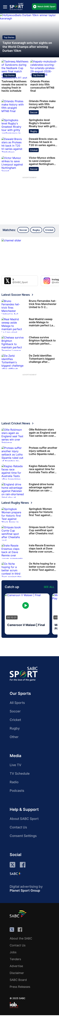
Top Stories (9, 37)
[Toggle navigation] (5, 7)
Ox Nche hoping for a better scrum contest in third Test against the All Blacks (42, 566)
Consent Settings (23, 836)
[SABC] (18, 913)
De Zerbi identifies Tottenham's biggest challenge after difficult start (42, 358)
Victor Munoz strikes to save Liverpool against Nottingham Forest (42, 161)
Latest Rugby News (15, 502)
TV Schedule (20, 773)
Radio (14, 782)
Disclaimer (17, 973)
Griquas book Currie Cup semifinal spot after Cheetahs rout (41, 530)
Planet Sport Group (25, 890)
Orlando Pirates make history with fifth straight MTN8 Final (42, 104)
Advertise (16, 966)
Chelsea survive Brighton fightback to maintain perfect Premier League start (42, 340)
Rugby (33, 131)
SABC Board (18, 980)
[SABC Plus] (15, 873)
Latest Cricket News (15, 423)
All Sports (17, 703)
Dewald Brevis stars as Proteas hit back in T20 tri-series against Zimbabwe (43, 142)
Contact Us (18, 827)
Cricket (34, 150)
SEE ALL (49, 587)
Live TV (15, 765)
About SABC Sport (24, 819)
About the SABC (21, 938)
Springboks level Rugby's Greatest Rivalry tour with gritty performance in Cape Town (43, 123)
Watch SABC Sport (46, 6)
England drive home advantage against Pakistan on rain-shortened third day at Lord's (43, 487)
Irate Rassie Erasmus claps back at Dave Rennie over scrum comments (42, 548)
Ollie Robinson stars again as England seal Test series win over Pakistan (42, 432)
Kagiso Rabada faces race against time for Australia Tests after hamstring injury (42, 469)
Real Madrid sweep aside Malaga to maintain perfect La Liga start (41, 322)
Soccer (34, 112)
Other (14, 737)
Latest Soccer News (15, 294)
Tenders (15, 959)
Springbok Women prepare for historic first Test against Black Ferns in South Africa (41, 512)
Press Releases (20, 986)
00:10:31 (12, 617)
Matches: (9, 230)
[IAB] (14, 1005)
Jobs (13, 952)
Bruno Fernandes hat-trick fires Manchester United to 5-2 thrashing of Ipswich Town (42, 304)
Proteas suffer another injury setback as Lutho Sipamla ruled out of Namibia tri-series (43, 451)
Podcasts (17, 791)
